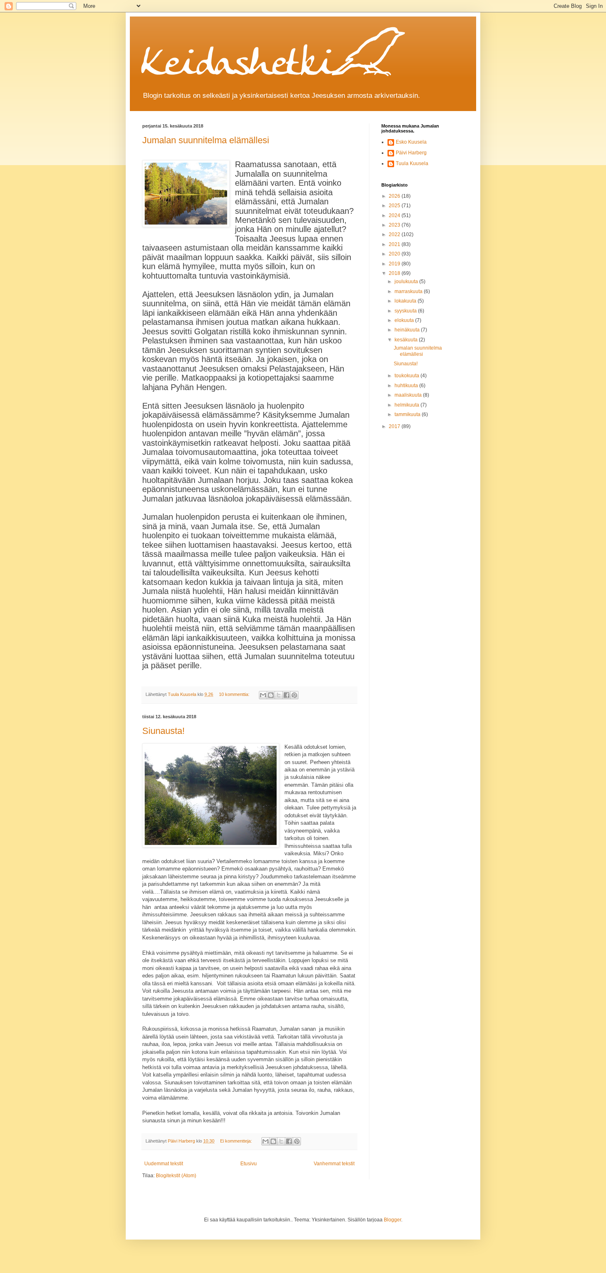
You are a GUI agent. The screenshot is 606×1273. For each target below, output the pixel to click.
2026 (395, 196)
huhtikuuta (407, 385)
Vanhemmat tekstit (334, 1164)
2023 (395, 225)
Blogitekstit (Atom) (176, 1175)
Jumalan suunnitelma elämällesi (205, 140)
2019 (395, 264)
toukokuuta (407, 376)
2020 (395, 254)
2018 (395, 273)
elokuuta (405, 320)
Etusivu (248, 1164)
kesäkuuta (407, 340)
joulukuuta (407, 281)
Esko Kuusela (411, 142)
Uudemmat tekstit (163, 1164)
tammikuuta (408, 414)
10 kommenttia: (235, 694)
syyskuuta (406, 311)
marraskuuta (409, 291)
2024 (395, 215)
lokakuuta (406, 301)
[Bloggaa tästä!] (271, 695)
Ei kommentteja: (236, 1140)
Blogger (392, 1220)
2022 (395, 234)
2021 (395, 244)
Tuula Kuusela (412, 163)
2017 (395, 426)
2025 (395, 205)
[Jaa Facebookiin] (286, 695)
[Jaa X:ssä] (279, 695)
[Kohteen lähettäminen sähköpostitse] (263, 695)
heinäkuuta (408, 330)
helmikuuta (407, 405)
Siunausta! (163, 731)
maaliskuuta (409, 395)
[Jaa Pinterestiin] (294, 695)
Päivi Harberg (411, 153)
